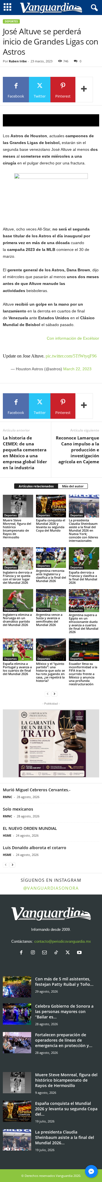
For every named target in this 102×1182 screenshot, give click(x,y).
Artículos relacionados (36, 486)
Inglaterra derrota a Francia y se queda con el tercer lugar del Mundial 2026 (17, 577)
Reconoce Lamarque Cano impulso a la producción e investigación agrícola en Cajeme (77, 449)
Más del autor (73, 486)
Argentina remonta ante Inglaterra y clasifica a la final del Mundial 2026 (51, 575)
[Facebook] (22, 953)
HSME (7, 835)
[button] (51, 743)
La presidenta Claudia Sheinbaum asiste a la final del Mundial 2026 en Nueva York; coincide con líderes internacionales (83, 530)
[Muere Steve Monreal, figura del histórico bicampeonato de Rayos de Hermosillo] (18, 506)
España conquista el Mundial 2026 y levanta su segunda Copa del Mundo (50, 525)
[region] (51, 120)
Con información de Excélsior (73, 338)
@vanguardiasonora (51, 888)
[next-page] (54, 694)
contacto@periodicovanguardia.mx (62, 941)
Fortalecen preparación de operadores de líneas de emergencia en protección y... (63, 1040)
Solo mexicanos (18, 809)
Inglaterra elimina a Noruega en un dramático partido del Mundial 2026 (17, 619)
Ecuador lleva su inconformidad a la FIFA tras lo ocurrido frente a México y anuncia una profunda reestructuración (83, 673)
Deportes (11, 21)
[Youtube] (80, 953)
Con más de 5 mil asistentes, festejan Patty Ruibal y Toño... (64, 981)
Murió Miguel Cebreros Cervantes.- (37, 789)
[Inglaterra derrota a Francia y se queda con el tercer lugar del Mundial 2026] (18, 558)
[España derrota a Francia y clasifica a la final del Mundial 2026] (84, 558)
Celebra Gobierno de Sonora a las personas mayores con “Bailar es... (64, 1011)
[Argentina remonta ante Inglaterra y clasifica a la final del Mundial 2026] (51, 557)
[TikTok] (57, 953)
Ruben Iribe (18, 61)
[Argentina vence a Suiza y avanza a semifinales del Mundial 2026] (51, 600)
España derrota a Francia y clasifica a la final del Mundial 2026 (83, 577)
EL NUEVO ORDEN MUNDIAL (30, 828)
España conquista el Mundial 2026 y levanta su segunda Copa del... (66, 1109)
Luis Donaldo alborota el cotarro (34, 847)
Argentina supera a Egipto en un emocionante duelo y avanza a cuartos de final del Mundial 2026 (83, 623)
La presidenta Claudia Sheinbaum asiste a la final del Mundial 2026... (64, 1137)
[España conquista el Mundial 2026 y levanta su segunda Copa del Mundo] (51, 506)
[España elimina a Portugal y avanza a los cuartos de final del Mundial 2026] (18, 649)
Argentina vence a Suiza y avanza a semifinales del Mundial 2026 (49, 619)
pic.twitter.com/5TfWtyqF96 (71, 356)
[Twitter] (69, 953)
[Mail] (46, 953)
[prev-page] (47, 694)
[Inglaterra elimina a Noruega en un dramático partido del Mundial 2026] (18, 600)
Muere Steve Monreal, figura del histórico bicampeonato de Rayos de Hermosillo (17, 528)
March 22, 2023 (77, 369)
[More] (84, 89)
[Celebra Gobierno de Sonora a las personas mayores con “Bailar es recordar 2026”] (17, 1014)
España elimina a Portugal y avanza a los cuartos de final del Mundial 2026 (17, 668)
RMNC (7, 797)
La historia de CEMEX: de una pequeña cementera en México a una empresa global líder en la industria (25, 452)
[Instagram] (34, 953)
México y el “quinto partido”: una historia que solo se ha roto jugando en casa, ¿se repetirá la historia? (50, 672)
